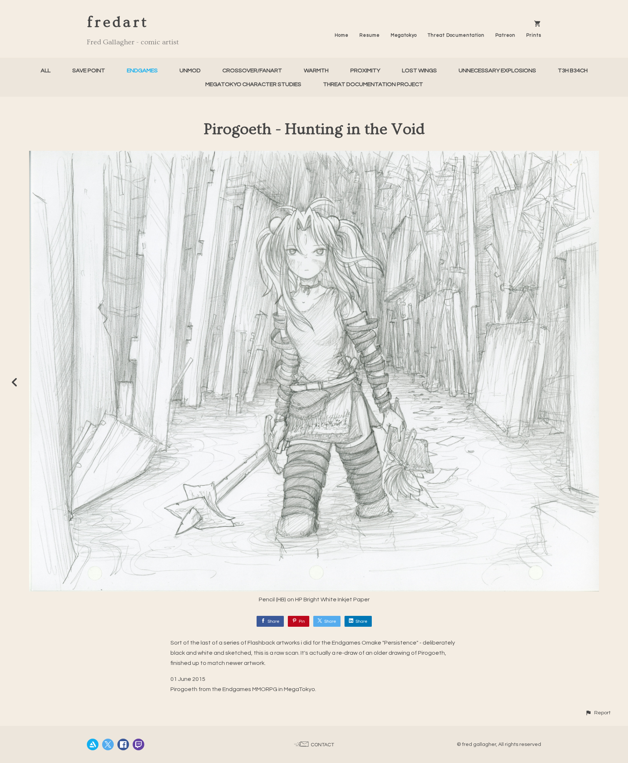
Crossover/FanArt (252, 70)
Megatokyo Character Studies (253, 84)
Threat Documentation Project (373, 84)
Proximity (365, 70)
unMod (190, 70)
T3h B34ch (573, 70)
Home (342, 35)
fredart (118, 22)
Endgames (142, 70)
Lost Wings (419, 70)
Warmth (316, 70)
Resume (369, 35)
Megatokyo (404, 35)
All (46, 70)
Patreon (505, 35)
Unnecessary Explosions (497, 70)
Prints (533, 35)
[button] (597, 712)
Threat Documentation (456, 35)
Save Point (88, 70)
